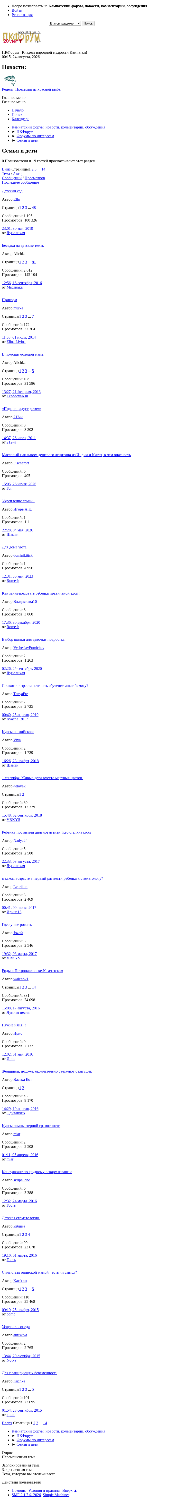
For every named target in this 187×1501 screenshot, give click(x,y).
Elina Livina (16, 342)
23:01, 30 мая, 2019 (17, 228)
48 (34, 207)
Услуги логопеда (16, 1327)
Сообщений (12, 178)
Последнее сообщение (20, 182)
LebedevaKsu (17, 396)
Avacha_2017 (17, 719)
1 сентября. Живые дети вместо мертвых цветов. (42, 778)
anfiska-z (20, 1335)
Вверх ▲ (69, 1490)
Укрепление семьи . (18, 501)
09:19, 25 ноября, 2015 (20, 1310)
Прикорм (9, 300)
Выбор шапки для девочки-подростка (33, 639)
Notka (11, 1360)
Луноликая (16, 233)
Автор (18, 173)
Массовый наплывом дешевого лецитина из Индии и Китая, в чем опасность (66, 455)
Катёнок (20, 1281)
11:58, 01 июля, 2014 (19, 337)
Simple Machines (56, 1495)
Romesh (13, 581)
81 (34, 262)
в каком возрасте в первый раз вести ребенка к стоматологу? (52, 878)
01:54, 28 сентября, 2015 (22, 1410)
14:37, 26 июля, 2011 (19, 438)
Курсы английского (18, 732)
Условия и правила (44, 1490)
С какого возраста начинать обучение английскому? (45, 685)
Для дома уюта (14, 547)
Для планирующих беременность (29, 1373)
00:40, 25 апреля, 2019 (20, 715)
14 (43, 169)
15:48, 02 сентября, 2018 (22, 815)
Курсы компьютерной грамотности (31, 1126)
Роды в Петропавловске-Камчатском (32, 971)
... (39, 169)
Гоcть (11, 1205)
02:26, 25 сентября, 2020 (22, 668)
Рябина (19, 1226)
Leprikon (20, 887)
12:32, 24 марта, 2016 (19, 1201)
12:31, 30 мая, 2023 (17, 576)
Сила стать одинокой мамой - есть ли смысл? (39, 1272)
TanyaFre (20, 694)
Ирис (17, 1033)
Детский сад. (12, 191)
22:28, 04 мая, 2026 (17, 530)
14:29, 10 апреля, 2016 (20, 1109)
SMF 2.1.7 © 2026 (26, 1495)
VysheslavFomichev (28, 648)
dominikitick (23, 555)
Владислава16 (25, 601)
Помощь (19, 1490)
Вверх (7, 1423)
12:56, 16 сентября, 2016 (22, 283)
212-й (18, 417)
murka (18, 308)
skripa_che (21, 1180)
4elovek (19, 786)
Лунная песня (18, 1012)
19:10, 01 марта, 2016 (19, 1255)
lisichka (19, 1381)
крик (11, 1415)
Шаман (13, 534)
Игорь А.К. (22, 509)
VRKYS (13, 820)
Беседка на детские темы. (23, 245)
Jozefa (18, 933)
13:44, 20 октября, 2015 (21, 1356)
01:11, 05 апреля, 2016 (20, 1155)
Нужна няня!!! (14, 1025)
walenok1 (20, 979)
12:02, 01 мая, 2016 (17, 1054)
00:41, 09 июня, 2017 (19, 907)
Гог (9, 488)
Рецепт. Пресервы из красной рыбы (31, 89)
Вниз (6, 169)
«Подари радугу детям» (21, 409)
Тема (6, 173)
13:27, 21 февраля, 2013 (21, 392)
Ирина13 (14, 912)
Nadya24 (20, 840)
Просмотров (35, 178)
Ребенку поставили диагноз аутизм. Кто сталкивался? (46, 832)
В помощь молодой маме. (23, 354)
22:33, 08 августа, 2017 (21, 861)
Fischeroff (21, 463)
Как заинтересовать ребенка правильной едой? (41, 593)
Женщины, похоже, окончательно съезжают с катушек (47, 1071)
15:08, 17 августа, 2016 (21, 1008)
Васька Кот (22, 1079)
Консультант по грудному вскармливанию (37, 1172)
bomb (11, 1314)
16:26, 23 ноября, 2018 (20, 761)
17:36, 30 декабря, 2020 (21, 622)
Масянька (15, 287)
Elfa (16, 199)
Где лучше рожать (17, 924)
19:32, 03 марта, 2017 (19, 954)
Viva (17, 740)
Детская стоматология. (21, 1218)
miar (16, 1134)
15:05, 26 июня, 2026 (19, 484)
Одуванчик (16, 1113)
